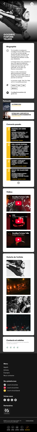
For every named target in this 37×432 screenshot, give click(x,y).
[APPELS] (13, 428)
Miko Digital (16, 421)
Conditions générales (29, 420)
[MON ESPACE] (27, 428)
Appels (6, 367)
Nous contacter (9, 375)
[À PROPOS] (22, 428)
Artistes (6, 370)
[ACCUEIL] (9, 428)
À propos (7, 373)
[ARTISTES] (17, 428)
